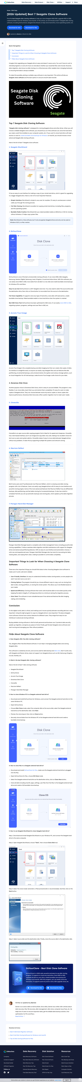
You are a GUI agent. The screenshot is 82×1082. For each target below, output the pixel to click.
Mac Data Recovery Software (31, 1059)
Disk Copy (14, 10)
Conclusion (15, 56)
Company (6, 1056)
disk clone (57, 650)
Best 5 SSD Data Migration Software (21, 1032)
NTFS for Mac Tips (47, 1072)
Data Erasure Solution (67, 1063)
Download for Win (14, 27)
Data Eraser (45, 1063)
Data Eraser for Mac (47, 1066)
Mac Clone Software (47, 1059)
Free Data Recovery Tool (29, 1072)
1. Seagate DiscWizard (18, 147)
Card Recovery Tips (66, 1072)
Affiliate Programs (9, 1066)
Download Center (8, 1063)
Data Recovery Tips (28, 1063)
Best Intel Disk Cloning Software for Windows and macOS (28, 1035)
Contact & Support (9, 1059)
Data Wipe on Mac (66, 1066)
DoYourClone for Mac (30, 770)
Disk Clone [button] (50, 2)
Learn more (58, 1080)
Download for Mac (31, 27)
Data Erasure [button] (39, 2)
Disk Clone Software (47, 1056)
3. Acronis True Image (18, 313)
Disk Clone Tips (65, 1056)
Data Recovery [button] (27, 2)
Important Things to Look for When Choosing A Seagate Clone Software (34, 53)
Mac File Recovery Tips (29, 1066)
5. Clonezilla (14, 403)
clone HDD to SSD (65, 303)
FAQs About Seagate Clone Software (23, 59)
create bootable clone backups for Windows (34, 135)
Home (8, 10)
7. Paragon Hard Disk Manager (21, 504)
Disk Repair (45, 1069)
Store (76, 2)
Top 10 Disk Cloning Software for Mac (21, 1038)
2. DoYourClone (15, 231)
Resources (65, 1051)
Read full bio (19, 1016)
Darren (19, 34)
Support (68, 2)
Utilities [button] (59, 2)
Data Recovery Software (29, 1056)
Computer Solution (66, 1069)
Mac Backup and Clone (67, 1059)
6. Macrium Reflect (16, 448)
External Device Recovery (30, 1069)
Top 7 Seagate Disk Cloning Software (23, 50)
